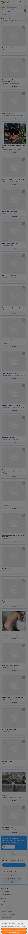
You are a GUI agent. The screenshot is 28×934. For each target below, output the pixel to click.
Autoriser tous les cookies (14, 929)
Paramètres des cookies (14, 932)
